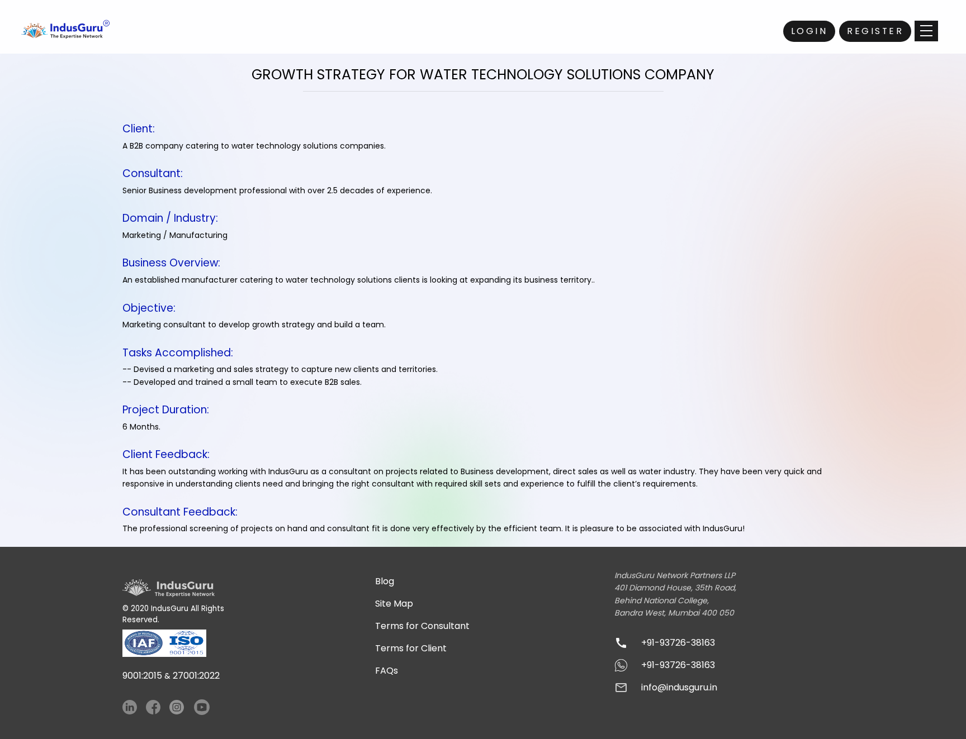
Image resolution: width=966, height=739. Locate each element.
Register (875, 31)
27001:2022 (196, 675)
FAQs (386, 670)
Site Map (394, 603)
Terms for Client (411, 648)
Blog (384, 581)
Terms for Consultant (422, 625)
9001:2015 (142, 675)
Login (809, 31)
